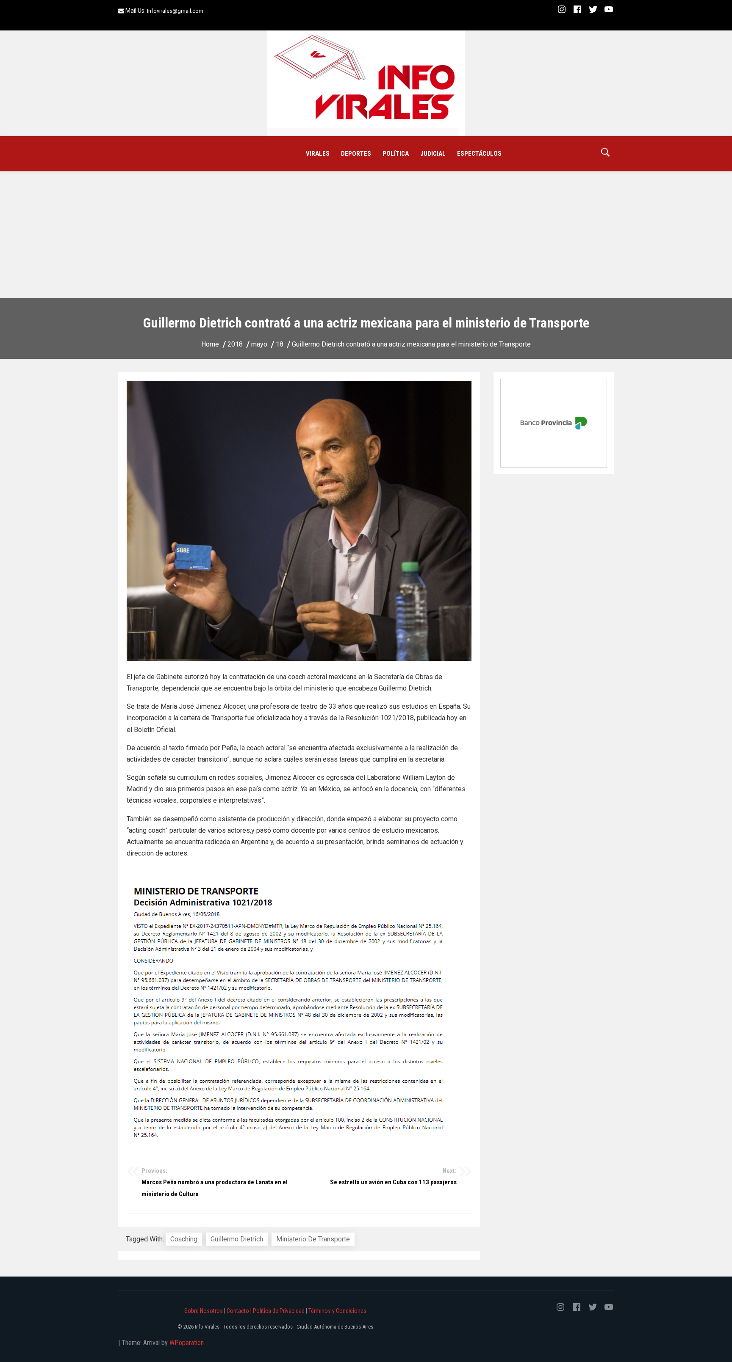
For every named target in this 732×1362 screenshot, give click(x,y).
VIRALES (318, 153)
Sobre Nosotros (203, 1310)
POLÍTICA (396, 153)
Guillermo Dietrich (237, 1239)
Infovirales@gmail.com (175, 11)
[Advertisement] (366, 235)
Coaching (183, 1239)
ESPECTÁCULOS (479, 153)
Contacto (238, 1310)
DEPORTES (356, 153)
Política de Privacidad (279, 1310)
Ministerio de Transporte (313, 1239)
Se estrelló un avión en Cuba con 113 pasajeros (393, 1176)
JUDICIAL (433, 153)
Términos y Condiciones (337, 1310)
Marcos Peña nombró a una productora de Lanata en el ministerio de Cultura (214, 1182)
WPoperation (186, 1343)
